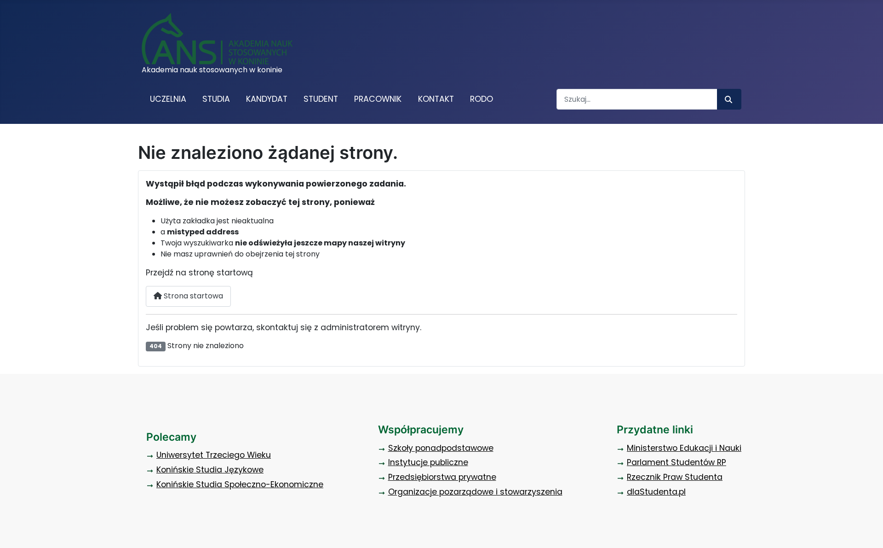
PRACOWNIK (377, 99)
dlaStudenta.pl (656, 491)
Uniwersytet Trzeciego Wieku (213, 455)
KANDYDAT (266, 99)
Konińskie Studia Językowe (210, 469)
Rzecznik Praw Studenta (674, 477)
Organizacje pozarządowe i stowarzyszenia (475, 491)
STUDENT (321, 99)
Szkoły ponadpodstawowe (440, 448)
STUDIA (216, 99)
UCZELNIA (168, 99)
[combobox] (636, 99)
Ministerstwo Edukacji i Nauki (684, 448)
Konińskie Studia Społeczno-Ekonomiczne (239, 484)
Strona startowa (192, 296)
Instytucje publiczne (428, 462)
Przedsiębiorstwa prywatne (442, 477)
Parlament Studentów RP (676, 462)
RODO (481, 99)
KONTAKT (436, 99)
